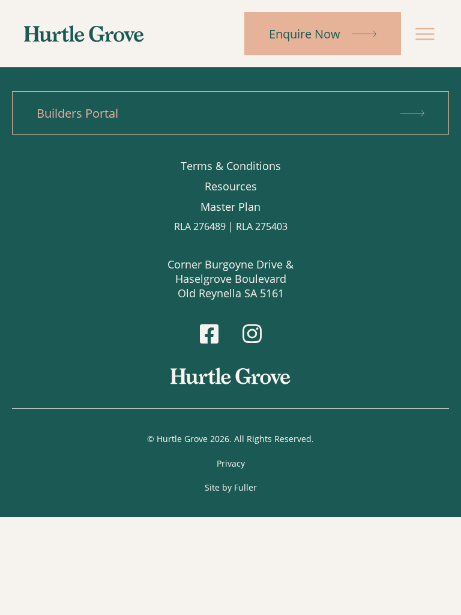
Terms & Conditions (231, 166)
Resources (231, 186)
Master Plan (230, 206)
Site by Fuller (231, 487)
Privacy (231, 463)
